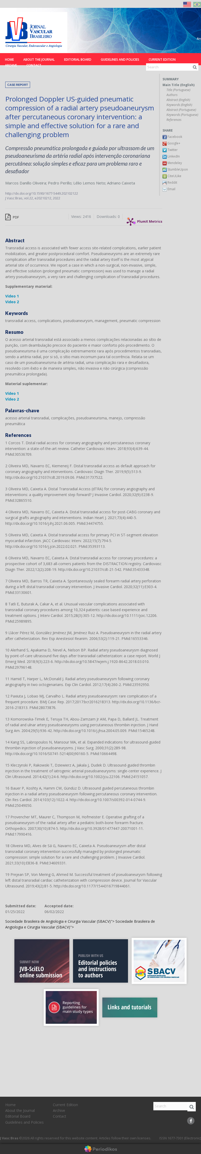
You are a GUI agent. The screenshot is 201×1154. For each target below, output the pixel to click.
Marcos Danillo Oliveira (25, 182)
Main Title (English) (178, 85)
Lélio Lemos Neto (89, 182)
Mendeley (174, 163)
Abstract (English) (178, 100)
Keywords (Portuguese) (182, 115)
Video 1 (12, 296)
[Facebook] (190, 1120)
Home (9, 59)
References (173, 120)
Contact (33, 65)
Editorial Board (77, 59)
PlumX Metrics (149, 220)
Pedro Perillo (59, 182)
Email (171, 189)
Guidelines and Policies (120, 59)
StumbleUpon (177, 169)
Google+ (173, 143)
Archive (11, 65)
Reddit (172, 182)
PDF (15, 217)
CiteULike (174, 176)
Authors (171, 95)
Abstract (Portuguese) (181, 110)
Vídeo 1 (12, 393)
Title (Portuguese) (178, 90)
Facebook (174, 136)
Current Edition (162, 59)
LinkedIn (173, 156)
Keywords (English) (179, 105)
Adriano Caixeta (121, 182)
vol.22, (29, 198)
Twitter (172, 150)
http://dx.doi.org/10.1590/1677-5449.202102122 (41, 193)
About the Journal (39, 59)
